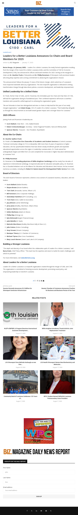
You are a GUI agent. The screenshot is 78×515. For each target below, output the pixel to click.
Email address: (7, 487)
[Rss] (50, 511)
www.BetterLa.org (28, 258)
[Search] (75, 3)
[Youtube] (41, 511)
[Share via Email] (43, 281)
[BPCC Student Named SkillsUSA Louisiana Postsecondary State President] (57, 382)
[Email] (46, 511)
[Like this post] (35, 281)
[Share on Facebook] (37, 281)
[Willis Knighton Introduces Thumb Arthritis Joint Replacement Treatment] (57, 314)
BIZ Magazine (14, 62)
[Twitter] (31, 511)
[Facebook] (27, 511)
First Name (6, 468)
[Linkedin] (36, 511)
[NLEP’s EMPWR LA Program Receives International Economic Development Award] (20, 314)
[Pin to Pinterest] (41, 281)
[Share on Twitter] (39, 281)
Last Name (6, 478)
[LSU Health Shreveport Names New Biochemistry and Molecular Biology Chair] (57, 348)
